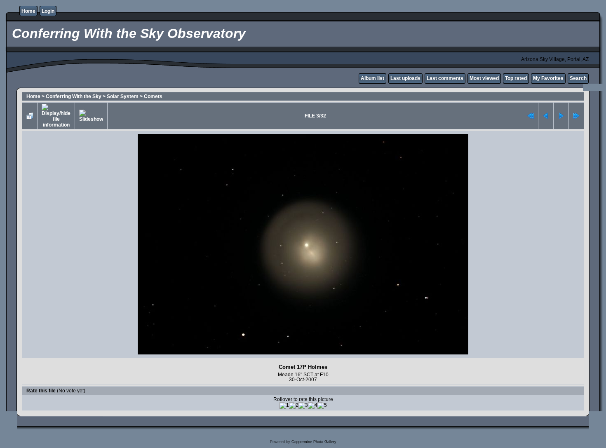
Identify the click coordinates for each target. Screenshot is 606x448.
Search (578, 78)
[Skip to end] (576, 115)
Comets (153, 96)
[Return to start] (530, 115)
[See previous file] (545, 115)
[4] (312, 405)
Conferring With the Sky (73, 96)
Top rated (516, 78)
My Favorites (548, 78)
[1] (284, 405)
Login (48, 11)
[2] (293, 405)
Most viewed (484, 78)
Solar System (123, 96)
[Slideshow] (91, 115)
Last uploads (405, 78)
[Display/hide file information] (56, 116)
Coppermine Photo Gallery (313, 442)
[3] (303, 405)
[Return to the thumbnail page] (29, 115)
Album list (372, 78)
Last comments (445, 78)
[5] (322, 405)
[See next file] (561, 115)
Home (28, 11)
